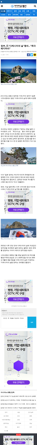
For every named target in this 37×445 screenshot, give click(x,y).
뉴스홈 (3, 11)
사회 (27, 11)
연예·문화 (15, 14)
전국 (9, 14)
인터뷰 (28, 14)
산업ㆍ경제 (22, 11)
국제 (33, 11)
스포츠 (3, 14)
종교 (21, 14)
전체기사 (9, 11)
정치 (15, 11)
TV (34, 14)
